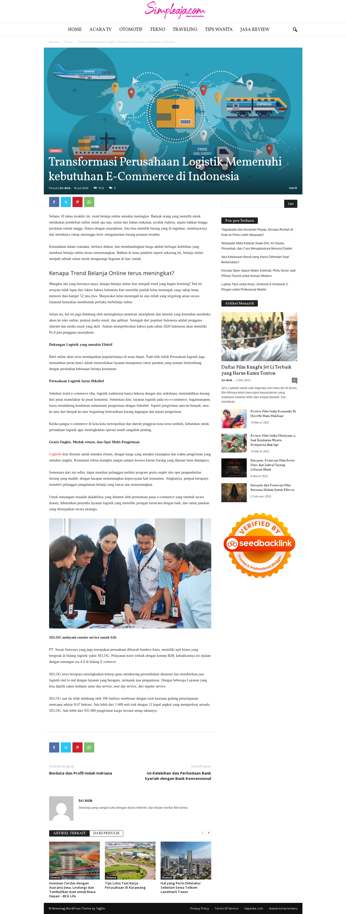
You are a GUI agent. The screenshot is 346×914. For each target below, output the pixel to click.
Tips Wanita (219, 30)
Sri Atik (65, 188)
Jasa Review (255, 30)
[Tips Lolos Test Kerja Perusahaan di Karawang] (130, 861)
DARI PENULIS (106, 833)
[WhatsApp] (89, 202)
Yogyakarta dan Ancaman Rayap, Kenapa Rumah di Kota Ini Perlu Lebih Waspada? (257, 232)
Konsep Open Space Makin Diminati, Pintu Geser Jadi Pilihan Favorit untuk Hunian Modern (258, 273)
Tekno (157, 30)
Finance (67, 42)
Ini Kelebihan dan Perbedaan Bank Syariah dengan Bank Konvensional (178, 775)
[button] (294, 29)
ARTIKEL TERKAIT (69, 833)
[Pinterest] (77, 202)
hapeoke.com (253, 908)
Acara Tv (100, 30)
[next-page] (208, 833)
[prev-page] (202, 833)
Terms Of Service (227, 908)
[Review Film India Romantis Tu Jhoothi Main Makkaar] (234, 418)
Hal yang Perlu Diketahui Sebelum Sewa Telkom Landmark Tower (181, 887)
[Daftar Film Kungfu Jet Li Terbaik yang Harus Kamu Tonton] (259, 336)
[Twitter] (66, 202)
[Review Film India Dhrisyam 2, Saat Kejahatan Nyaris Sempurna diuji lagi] (234, 443)
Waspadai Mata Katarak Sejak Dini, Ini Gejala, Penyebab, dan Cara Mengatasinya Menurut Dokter (256, 245)
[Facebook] (54, 202)
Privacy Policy (199, 908)
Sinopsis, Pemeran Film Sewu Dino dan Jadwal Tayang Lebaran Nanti (272, 465)
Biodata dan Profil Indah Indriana (80, 773)
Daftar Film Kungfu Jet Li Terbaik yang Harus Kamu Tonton (256, 370)
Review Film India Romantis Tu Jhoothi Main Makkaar (273, 413)
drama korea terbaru (283, 908)
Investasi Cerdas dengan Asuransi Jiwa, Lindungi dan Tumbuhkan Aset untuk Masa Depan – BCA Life (72, 889)
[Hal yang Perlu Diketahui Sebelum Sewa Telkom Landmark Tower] (186, 861)
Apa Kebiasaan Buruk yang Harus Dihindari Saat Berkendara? (255, 259)
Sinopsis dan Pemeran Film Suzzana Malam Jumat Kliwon (272, 487)
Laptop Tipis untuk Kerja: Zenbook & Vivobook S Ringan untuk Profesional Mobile (254, 286)
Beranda (54, 42)
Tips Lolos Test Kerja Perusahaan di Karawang (125, 885)
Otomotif (131, 30)
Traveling (185, 30)
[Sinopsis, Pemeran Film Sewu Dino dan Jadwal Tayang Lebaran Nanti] (234, 467)
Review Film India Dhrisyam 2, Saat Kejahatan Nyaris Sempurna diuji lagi (273, 440)
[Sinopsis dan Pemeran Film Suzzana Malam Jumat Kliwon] (234, 492)
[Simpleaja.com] (173, 11)
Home (75, 30)
